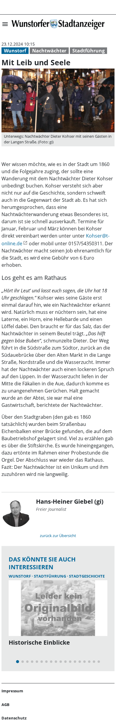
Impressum (12, 691)
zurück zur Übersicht (58, 535)
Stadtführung (88, 50)
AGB (5, 704)
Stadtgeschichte (87, 576)
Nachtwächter (49, 50)
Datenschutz (13, 718)
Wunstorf (15, 50)
